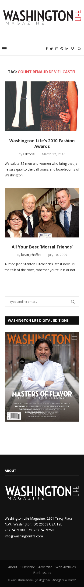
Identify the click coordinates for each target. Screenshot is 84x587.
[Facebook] (47, 48)
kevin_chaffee (31, 254)
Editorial (29, 154)
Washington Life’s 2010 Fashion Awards (42, 143)
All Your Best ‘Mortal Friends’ (42, 247)
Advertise (45, 567)
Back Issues (42, 572)
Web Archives (66, 567)
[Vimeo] (72, 48)
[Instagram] (56, 48)
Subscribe (28, 567)
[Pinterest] (61, 48)
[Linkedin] (67, 48)
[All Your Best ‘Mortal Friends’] (42, 212)
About (12, 567)
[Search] (79, 48)
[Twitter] (51, 48)
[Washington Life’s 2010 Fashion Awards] (42, 106)
